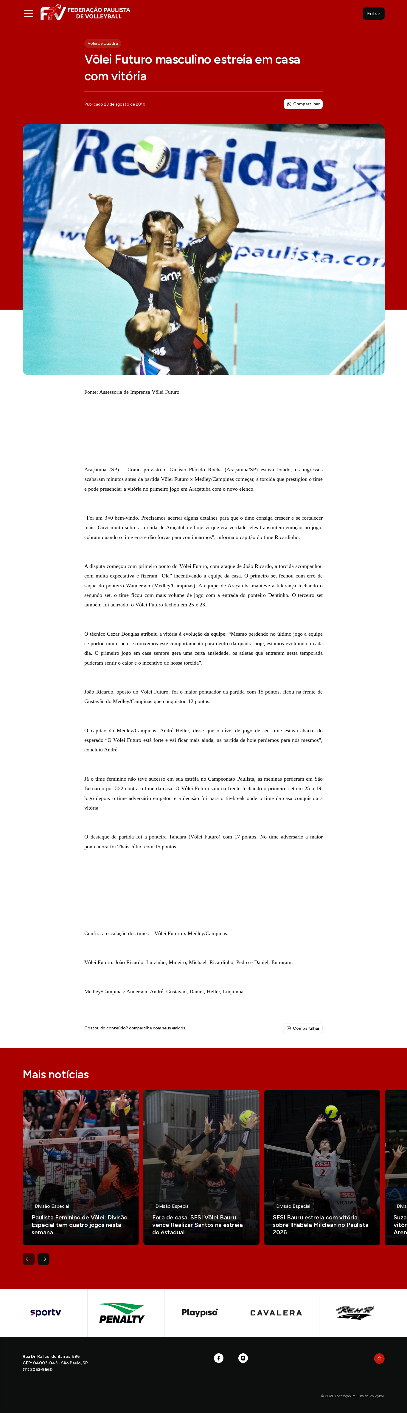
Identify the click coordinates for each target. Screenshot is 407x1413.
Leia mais (81, 1167)
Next (43, 1259)
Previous (29, 1259)
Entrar (373, 13)
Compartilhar (306, 103)
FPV (85, 12)
